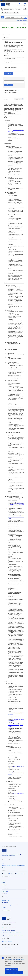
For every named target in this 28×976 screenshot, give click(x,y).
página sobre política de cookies (16, 959)
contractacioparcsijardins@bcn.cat (16, 130)
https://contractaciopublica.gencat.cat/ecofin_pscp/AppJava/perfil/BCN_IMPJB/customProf (16, 505)
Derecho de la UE (5, 900)
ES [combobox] (5, 70)
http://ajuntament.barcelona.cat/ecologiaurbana (16, 720)
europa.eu (13, 922)
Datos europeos (5, 902)
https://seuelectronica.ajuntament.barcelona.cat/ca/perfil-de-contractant (16, 725)
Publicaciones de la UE (6, 909)
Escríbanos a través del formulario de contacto (11, 932)
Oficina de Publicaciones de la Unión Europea (12, 854)
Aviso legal (4, 880)
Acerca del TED (5, 891)
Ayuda (3, 863)
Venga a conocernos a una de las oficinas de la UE (12, 935)
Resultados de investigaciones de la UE (10, 905)
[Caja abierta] (3, 25)
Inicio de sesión (19, 5)
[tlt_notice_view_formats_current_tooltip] (22, 99)
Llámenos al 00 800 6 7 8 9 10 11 (8, 927)
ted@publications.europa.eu (16, 794)
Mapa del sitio (4, 893)
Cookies (3, 882)
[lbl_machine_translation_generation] (18, 90)
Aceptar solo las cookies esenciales (14, 972)
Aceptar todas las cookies (11, 969)
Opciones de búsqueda (22, 20)
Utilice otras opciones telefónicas (8, 930)
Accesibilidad (4, 884)
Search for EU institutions (7, 941)
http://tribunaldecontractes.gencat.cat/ (16, 773)
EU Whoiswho (4, 907)
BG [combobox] (5, 81)
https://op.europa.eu (16, 799)
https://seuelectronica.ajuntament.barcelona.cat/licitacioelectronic (16, 517)
